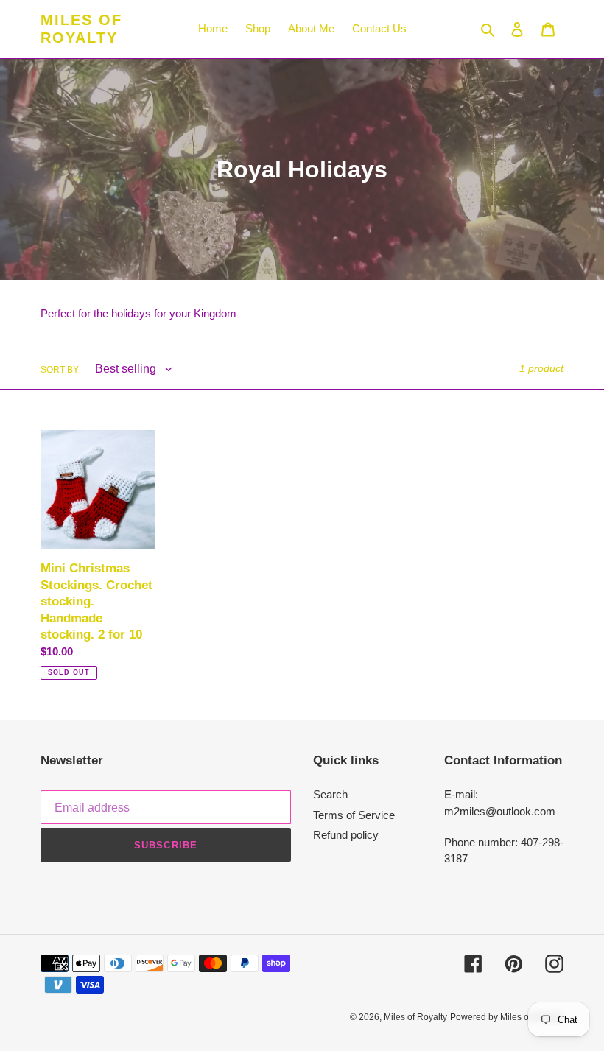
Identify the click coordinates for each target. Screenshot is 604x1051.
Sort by (60, 370)
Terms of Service (354, 815)
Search (330, 794)
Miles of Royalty (81, 29)
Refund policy (346, 835)
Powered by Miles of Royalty (506, 1017)
